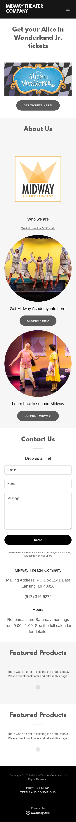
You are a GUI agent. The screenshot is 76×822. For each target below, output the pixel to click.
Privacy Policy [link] (65, 552)
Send (38, 539)
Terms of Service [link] (37, 556)
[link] (28, 11)
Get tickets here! (38, 105)
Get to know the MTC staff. (38, 228)
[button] (68, 9)
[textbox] (38, 470)
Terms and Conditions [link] (38, 792)
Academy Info (38, 320)
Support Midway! (38, 415)
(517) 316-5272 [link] (38, 596)
